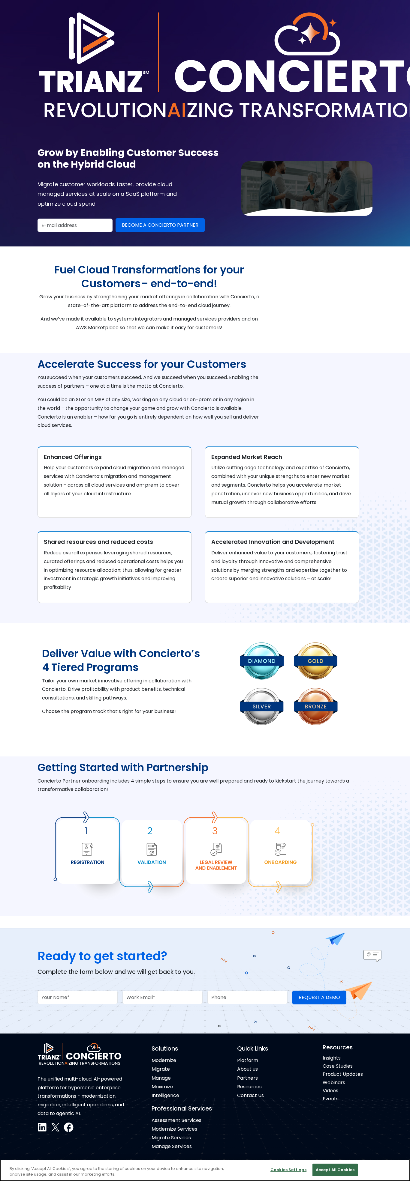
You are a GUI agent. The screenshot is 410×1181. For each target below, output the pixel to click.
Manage (161, 1078)
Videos (330, 1090)
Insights (332, 1057)
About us (247, 1069)
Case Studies (338, 1066)
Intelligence (165, 1095)
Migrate (161, 1069)
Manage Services (172, 1146)
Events (331, 1098)
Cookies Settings (288, 1170)
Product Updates (343, 1074)
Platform (247, 1060)
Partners (247, 1078)
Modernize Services (174, 1129)
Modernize (164, 1060)
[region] (205, 1170)
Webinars (334, 1082)
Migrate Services (171, 1137)
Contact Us (250, 1095)
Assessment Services (176, 1120)
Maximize (162, 1086)
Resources (249, 1086)
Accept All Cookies (335, 1170)
